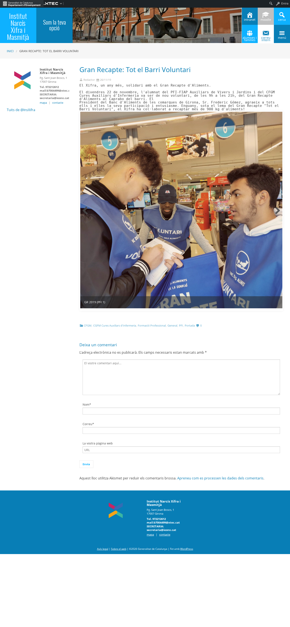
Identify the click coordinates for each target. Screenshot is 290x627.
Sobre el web (118, 549)
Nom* (87, 404)
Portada (190, 325)
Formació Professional (152, 325)
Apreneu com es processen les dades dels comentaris (220, 478)
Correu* (88, 424)
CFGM (88, 325)
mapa (43, 103)
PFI (181, 325)
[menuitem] (22, 3)
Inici (10, 51)
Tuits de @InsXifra (21, 110)
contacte (57, 103)
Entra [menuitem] (284, 3)
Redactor (89, 79)
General (172, 325)
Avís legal (102, 549)
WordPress (186, 549)
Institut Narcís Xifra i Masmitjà (18, 26)
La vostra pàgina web (98, 443)
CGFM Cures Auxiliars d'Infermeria (114, 325)
